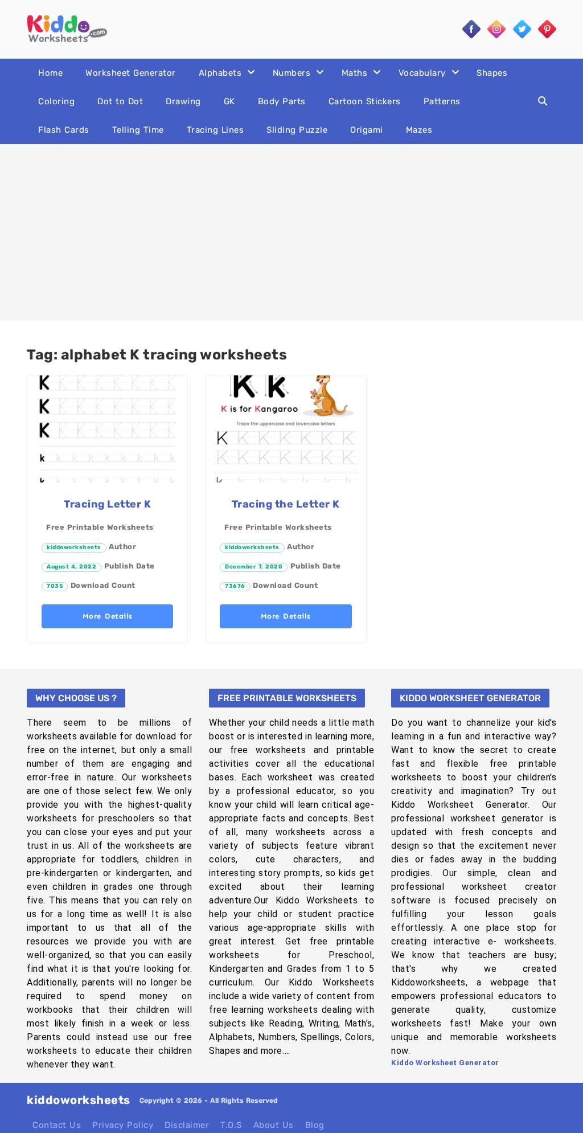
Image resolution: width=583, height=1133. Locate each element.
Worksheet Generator (130, 73)
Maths (355, 73)
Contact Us (56, 1125)
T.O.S (231, 1125)
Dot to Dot (120, 101)
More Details (108, 616)
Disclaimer (187, 1125)
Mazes (419, 130)
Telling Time (138, 130)
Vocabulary (422, 73)
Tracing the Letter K (286, 504)
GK (229, 101)
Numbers (292, 73)
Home (50, 73)
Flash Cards (63, 130)
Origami (366, 130)
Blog (315, 1125)
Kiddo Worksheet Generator (445, 1062)
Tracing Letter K (107, 504)
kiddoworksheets (74, 547)
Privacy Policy (122, 1125)
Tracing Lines (215, 130)
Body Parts (282, 101)
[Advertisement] (291, 232)
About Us (273, 1125)
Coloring (56, 101)
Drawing (183, 101)
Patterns (442, 101)
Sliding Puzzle (296, 130)
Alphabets (220, 73)
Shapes (492, 73)
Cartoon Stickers (365, 101)
